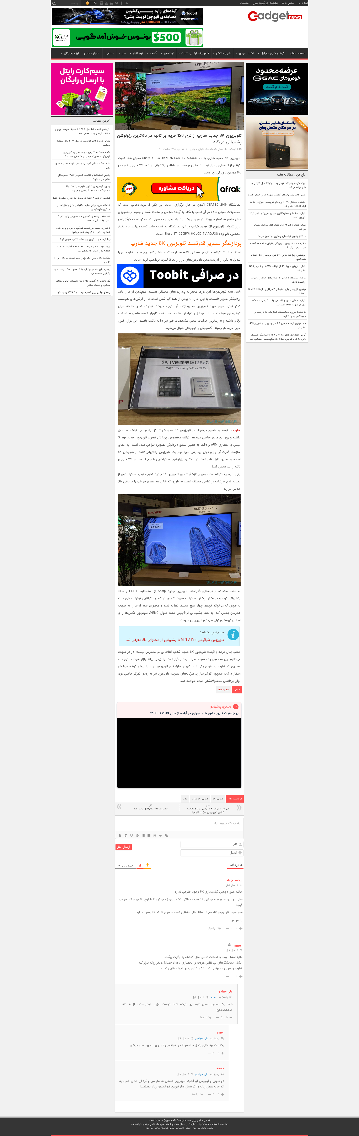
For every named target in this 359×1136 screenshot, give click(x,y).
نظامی (110, 53)
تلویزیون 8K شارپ (200, 798)
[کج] (126, 835)
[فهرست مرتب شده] (143, 835)
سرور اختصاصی (183, 1128)
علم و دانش (223, 53)
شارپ (237, 430)
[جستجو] (54, 3)
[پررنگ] (120, 835)
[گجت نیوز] (275, 23)
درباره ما (303, 3)
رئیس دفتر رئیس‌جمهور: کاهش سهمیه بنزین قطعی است (277, 195)
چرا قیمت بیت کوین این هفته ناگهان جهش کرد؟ (85, 239)
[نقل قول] (155, 835)
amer (213, 997)
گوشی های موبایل (273, 53)
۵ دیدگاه (234, 149)
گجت (153, 53)
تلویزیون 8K (218, 798)
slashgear (223, 690)
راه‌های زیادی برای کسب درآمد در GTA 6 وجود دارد (83, 292)
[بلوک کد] (161, 835)
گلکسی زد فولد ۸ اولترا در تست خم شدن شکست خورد (81, 198)
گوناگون (169, 53)
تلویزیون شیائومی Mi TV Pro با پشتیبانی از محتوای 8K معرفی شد (175, 640)
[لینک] (166, 835)
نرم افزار (138, 53)
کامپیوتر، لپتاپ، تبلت (195, 53)
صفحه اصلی (297, 53)
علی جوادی (201, 1039)
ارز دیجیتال (71, 53)
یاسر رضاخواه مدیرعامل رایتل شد (151, 807)
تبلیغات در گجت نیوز (265, 3)
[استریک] (137, 835)
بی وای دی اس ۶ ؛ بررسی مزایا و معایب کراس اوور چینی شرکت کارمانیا (208, 809)
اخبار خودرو (246, 53)
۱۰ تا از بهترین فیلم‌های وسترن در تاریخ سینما (282, 236)
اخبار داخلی (91, 53)
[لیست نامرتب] (149, 835)
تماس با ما (288, 3)
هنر (124, 53)
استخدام (244, 3)
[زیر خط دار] (131, 835)
